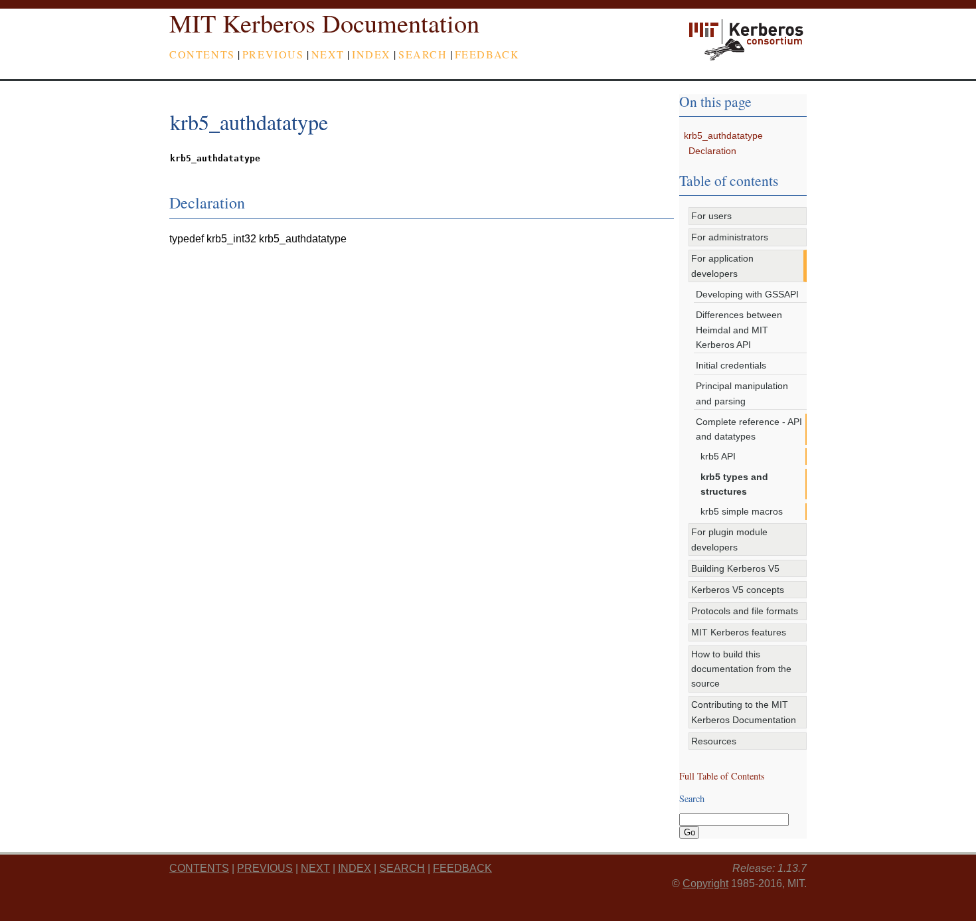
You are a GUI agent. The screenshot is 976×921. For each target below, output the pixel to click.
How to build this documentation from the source (741, 669)
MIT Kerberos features (738, 632)
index (371, 54)
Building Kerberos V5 (735, 568)
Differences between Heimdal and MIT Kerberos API (739, 329)
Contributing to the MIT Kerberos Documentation (743, 711)
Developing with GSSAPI (747, 294)
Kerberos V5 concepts (737, 589)
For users (711, 215)
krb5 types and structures (734, 484)
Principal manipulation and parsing (742, 393)
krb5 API (718, 456)
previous (273, 54)
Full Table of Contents (722, 776)
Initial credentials (731, 365)
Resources (713, 741)
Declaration (712, 150)
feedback (487, 54)
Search (422, 54)
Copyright (705, 883)
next (328, 54)
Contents (202, 54)
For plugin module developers (729, 539)
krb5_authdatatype (723, 135)
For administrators (729, 237)
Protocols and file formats (744, 611)
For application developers (722, 265)
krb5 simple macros (741, 511)
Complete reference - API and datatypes (749, 429)
